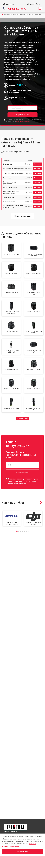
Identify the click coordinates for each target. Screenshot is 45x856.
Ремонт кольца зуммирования (13, 169)
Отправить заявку (22, 115)
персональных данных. (23, 121)
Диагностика (7, 164)
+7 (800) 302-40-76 (16, 9)
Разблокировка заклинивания (13, 173)
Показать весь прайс (22, 216)
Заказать (37, 164)
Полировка (7, 178)
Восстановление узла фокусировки (10, 183)
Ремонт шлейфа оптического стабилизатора (13, 206)
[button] (36, 502)
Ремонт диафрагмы (10, 187)
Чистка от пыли (8, 197)
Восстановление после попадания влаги (11, 192)
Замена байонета (9, 202)
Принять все (22, 852)
